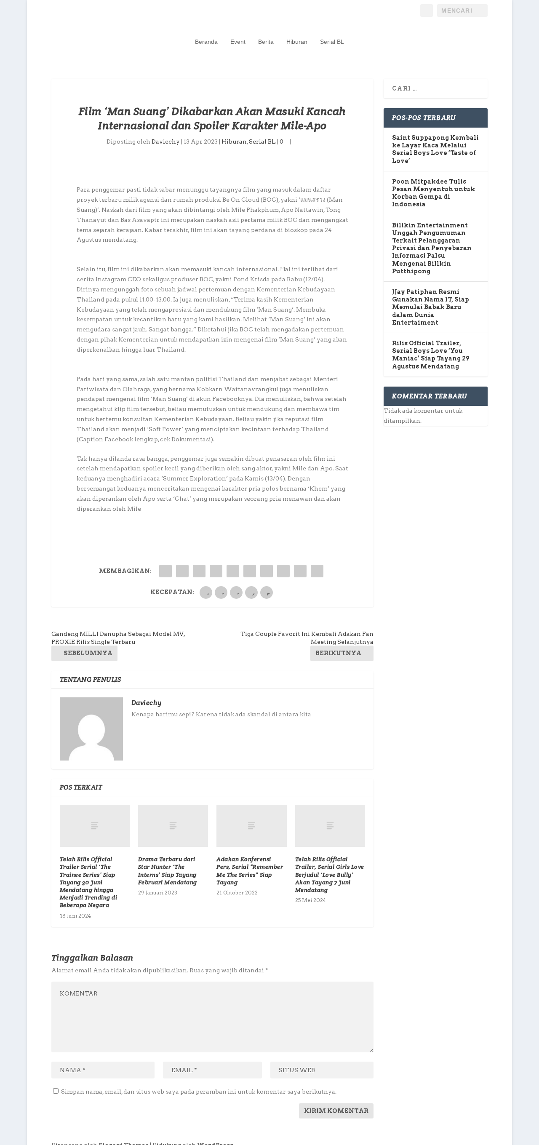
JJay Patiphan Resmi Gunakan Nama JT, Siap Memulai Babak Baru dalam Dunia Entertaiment (430, 307)
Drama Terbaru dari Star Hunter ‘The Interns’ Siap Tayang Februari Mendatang (167, 870)
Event (237, 41)
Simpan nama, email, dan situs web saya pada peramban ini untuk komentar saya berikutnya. (198, 1091)
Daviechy (166, 141)
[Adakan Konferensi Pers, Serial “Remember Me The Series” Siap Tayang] (251, 826)
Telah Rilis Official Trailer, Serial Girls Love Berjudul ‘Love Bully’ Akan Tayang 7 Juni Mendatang (329, 874)
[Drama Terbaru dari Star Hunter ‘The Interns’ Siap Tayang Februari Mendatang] (173, 826)
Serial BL (332, 41)
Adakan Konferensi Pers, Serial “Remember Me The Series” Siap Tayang (249, 870)
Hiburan (296, 41)
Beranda (206, 41)
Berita (266, 41)
